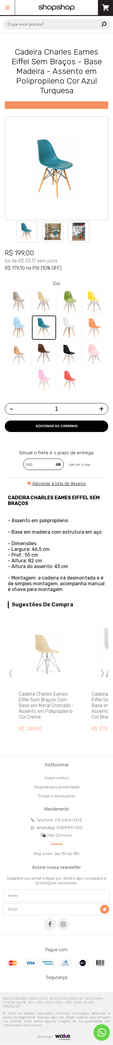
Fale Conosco (59, 835)
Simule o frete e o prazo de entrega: (56, 453)
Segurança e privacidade (57, 787)
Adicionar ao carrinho (57, 426)
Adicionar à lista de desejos (59, 483)
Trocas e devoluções (57, 796)
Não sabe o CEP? (79, 465)
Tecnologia (45, 1037)
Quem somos (57, 778)
